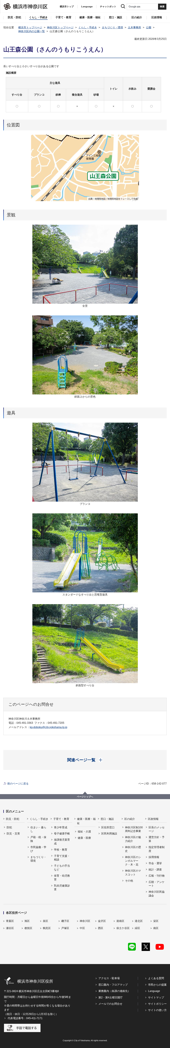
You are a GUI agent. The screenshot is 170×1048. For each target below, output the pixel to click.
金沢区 (102, 921)
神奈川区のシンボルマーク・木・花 (133, 861)
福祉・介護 (84, 831)
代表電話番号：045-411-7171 (25, 1018)
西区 (100, 928)
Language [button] (87, 6)
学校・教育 (60, 849)
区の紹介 (129, 819)
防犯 (9, 827)
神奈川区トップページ (60, 27)
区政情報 (153, 819)
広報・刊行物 (157, 875)
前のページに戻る (18, 783)
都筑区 (28, 928)
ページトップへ (85, 796)
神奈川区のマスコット (133, 872)
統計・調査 (155, 869)
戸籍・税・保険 (38, 839)
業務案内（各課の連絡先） (114, 991)
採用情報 (154, 857)
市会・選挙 (155, 863)
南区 (156, 928)
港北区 (139, 921)
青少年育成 (60, 827)
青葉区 (10, 921)
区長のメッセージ (157, 829)
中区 (82, 928)
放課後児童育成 (62, 841)
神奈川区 (85, 921)
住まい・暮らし (38, 829)
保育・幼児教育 (62, 877)
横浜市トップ (67, 6)
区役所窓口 (108, 827)
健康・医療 (84, 837)
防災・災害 (13, 833)
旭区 (27, 921)
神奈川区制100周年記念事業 (134, 829)
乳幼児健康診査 (62, 887)
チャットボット (108, 6)
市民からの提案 (157, 984)
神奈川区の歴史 (133, 849)
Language (154, 991)
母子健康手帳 (62, 833)
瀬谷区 (10, 928)
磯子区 (65, 921)
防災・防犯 (12, 819)
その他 (129, 880)
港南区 (120, 921)
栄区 (156, 921)
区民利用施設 (109, 833)
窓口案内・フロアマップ (113, 984)
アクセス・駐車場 (109, 978)
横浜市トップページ (30, 27)
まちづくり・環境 (112, 27)
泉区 (45, 921)
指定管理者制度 (157, 849)
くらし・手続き (87, 27)
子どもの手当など (62, 867)
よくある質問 (156, 978)
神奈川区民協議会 (157, 893)
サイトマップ (156, 997)
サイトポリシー (157, 1003)
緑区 (137, 928)
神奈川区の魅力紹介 (133, 839)
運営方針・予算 (157, 839)
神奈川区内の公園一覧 (31, 31)
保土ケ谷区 (123, 928)
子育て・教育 (61, 819)
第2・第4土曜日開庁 (110, 997)
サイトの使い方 (157, 1010)
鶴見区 (47, 928)
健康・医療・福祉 (86, 821)
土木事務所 (134, 27)
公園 (148, 27)
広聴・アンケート (157, 884)
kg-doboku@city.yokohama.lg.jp (48, 727)
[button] (85, 760)
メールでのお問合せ (110, 1003)
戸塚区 (65, 928)
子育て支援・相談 (62, 858)
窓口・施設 (107, 819)
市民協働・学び (38, 849)
